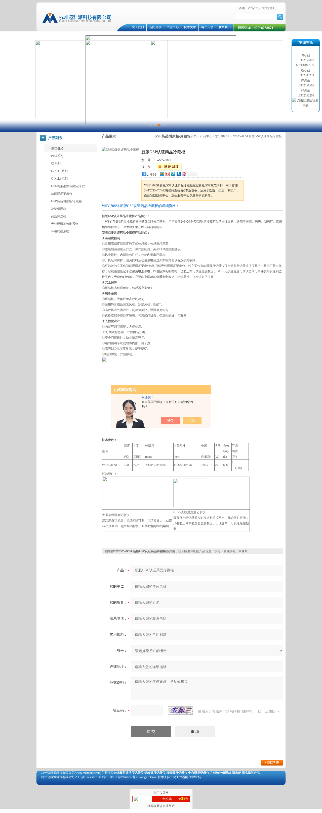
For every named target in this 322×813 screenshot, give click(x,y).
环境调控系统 (60, 231)
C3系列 (56, 163)
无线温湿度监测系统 (64, 224)
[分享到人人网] (178, 174)
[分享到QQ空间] (162, 174)
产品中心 (254, 8)
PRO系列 (57, 156)
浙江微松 (221, 136)
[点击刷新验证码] (180, 710)
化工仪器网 (161, 793)
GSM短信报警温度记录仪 (68, 186)
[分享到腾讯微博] (173, 174)
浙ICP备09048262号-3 (124, 777)
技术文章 (190, 27)
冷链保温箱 (58, 209)
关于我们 (267, 8)
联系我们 (225, 27)
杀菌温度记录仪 (61, 193)
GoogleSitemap (148, 777)
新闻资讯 (155, 27)
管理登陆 (195, 777)
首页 (242, 8)
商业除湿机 (58, 216)
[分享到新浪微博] (167, 174)
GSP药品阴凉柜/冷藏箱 (66, 201)
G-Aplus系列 (59, 171)
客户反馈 (207, 27)
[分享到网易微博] (184, 174)
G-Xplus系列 (59, 178)
